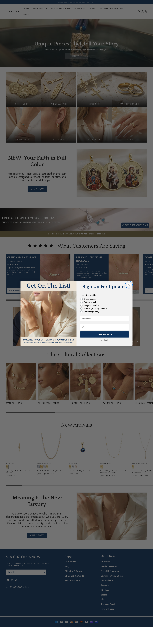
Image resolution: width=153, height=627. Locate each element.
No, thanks (104, 340)
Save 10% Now (104, 334)
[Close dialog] (129, 284)
